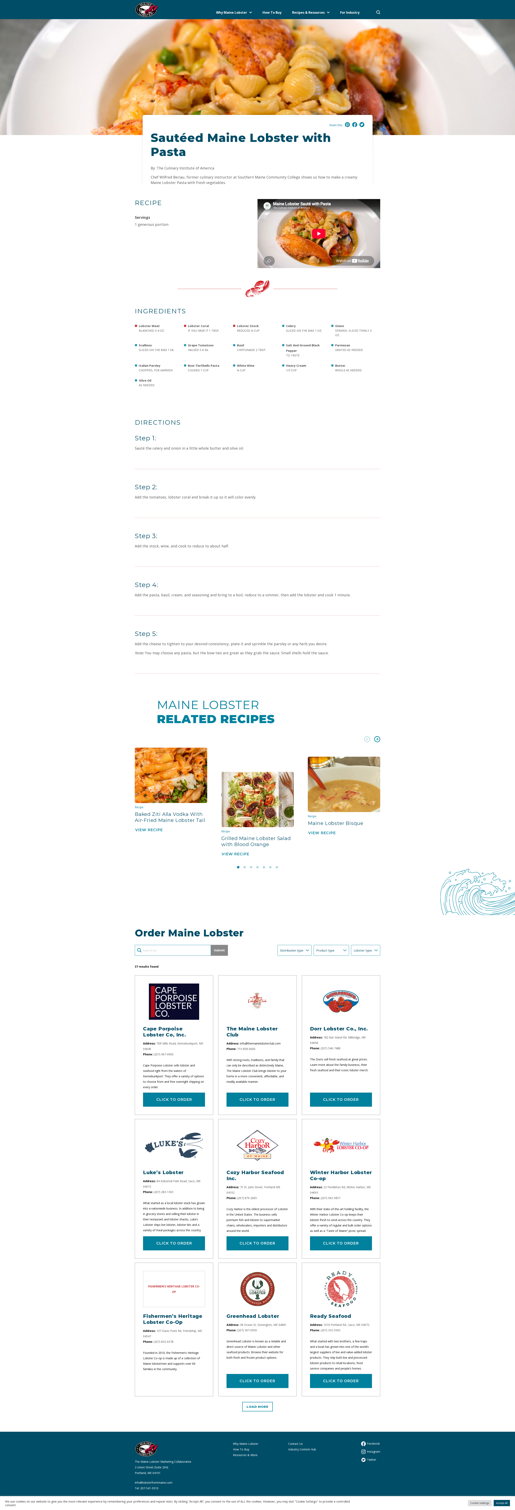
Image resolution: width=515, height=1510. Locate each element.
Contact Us (295, 1444)
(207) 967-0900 (163, 1054)
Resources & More (245, 1455)
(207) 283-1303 (163, 1192)
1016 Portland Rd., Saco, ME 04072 (346, 1325)
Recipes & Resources (308, 12)
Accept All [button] (502, 1503)
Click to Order (174, 1099)
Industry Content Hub (302, 1449)
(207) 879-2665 (247, 1198)
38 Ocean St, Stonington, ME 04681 (263, 1325)
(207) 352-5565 (330, 1330)
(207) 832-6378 (163, 1342)
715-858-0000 (246, 1049)
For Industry (349, 12)
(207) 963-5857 (330, 1198)
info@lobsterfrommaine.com (153, 1482)
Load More (257, 1407)
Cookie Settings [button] (479, 1503)
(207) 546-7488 (330, 1048)
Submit (219, 950)
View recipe (149, 830)
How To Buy (272, 12)
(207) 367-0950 (247, 1330)
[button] (367, 740)
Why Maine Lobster (231, 12)
